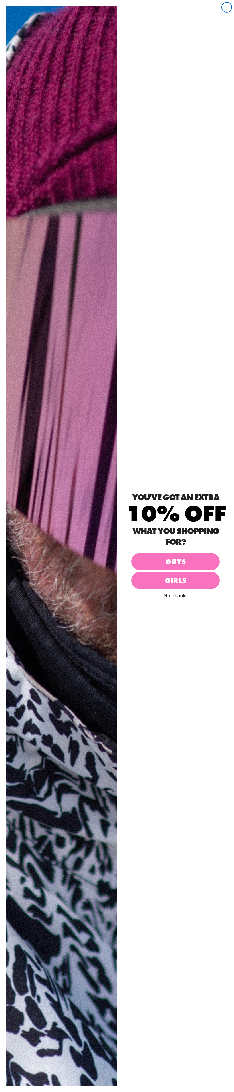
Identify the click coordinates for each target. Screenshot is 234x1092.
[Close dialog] (227, 7)
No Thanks (176, 595)
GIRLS (175, 580)
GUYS (176, 561)
